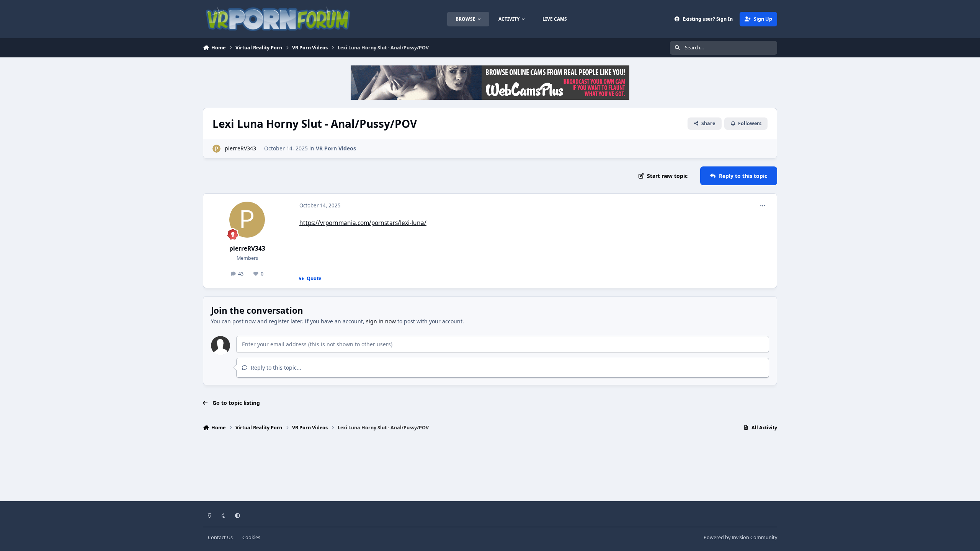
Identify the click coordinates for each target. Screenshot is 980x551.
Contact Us (220, 537)
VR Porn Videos (336, 148)
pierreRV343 (240, 148)
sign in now (381, 321)
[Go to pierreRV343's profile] (216, 149)
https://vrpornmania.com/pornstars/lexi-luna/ (362, 223)
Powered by (740, 537)
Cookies (251, 537)
